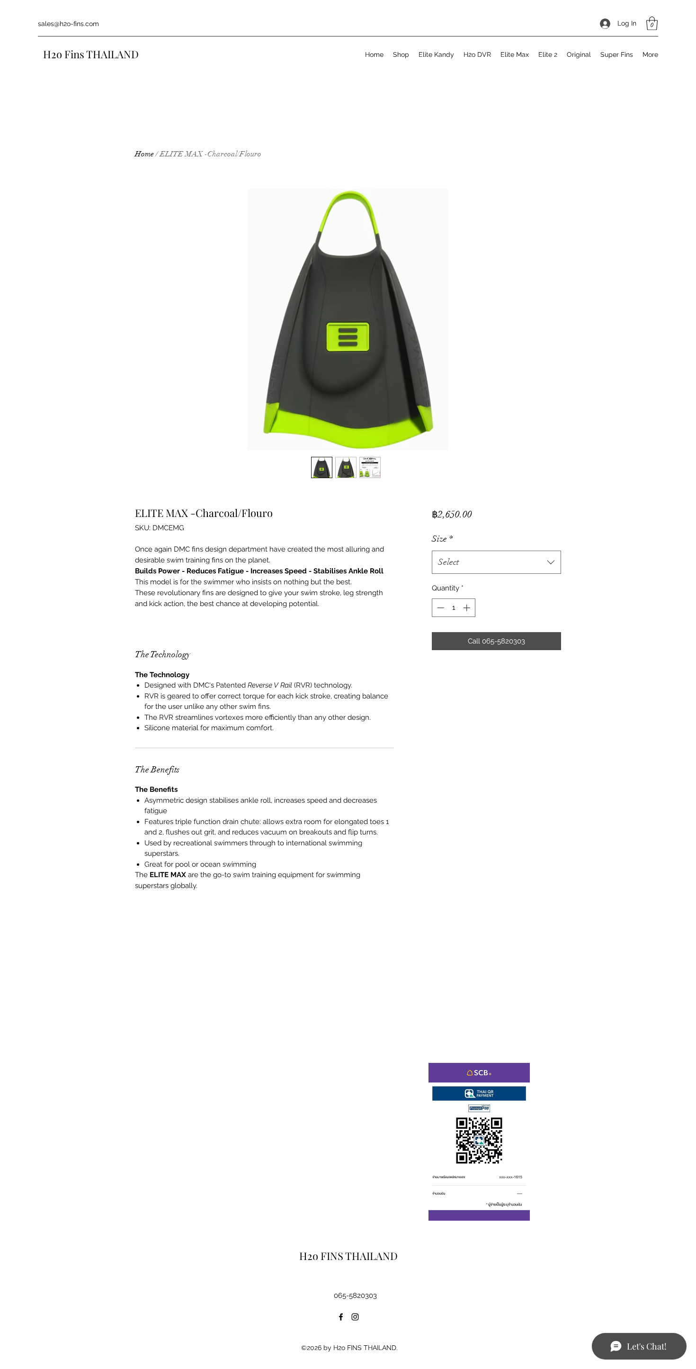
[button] (652, 23)
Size (442, 539)
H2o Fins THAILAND (92, 54)
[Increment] (467, 608)
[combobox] (496, 562)
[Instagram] (355, 1317)
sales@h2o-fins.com (68, 23)
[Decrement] (439, 608)
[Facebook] (341, 1317)
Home (144, 154)
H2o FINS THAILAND (349, 1256)
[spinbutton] (453, 608)
